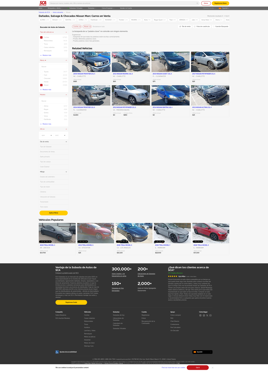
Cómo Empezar (107, 8)
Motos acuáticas (89, 337)
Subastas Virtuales (76, 8)
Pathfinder (96, 20)
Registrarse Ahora (221, 3)
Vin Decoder (174, 330)
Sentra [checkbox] (46, 113)
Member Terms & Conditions (112, 363)
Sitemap (121, 363)
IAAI (179, 363)
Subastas (91, 8)
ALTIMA (44, 20)
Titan (172, 20)
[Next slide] (174, 26)
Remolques (88, 334)
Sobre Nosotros (60, 315)
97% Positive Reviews (175, 273)
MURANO (110, 20)
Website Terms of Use (96, 363)
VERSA (83, 20)
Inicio (40, 8)
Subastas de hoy (118, 315)
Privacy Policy (87, 363)
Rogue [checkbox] (46, 109)
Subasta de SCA (44, 12)
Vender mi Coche (126, 8)
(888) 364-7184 (110, 359)
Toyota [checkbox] (46, 72)
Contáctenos (174, 324)
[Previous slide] (73, 26)
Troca (86, 324)
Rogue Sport (160, 20)
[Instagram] (200, 315)
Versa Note (206, 20)
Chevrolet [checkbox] (47, 78)
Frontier (123, 20)
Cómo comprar (175, 315)
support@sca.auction (123, 359)
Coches (76, 26)
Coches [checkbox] (46, 37)
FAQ (171, 318)
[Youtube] (210, 315)
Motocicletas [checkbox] (48, 41)
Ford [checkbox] (45, 75)
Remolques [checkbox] (48, 51)
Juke (195, 20)
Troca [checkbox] (46, 44)
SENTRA (70, 20)
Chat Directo (174, 321)
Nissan (86, 26)
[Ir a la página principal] (43, 3)
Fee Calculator (175, 327)
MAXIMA (136, 20)
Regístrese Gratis (71, 302)
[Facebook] (204, 315)
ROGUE (57, 20)
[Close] (213, 368)
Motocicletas (88, 321)
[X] (207, 315)
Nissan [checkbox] (46, 85)
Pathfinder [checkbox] (47, 119)
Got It (198, 367)
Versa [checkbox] (46, 116)
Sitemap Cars (88, 346)
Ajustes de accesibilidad (68, 352)
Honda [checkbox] (46, 82)
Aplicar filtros (53, 213)
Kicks (147, 20)
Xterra (218, 20)
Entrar (206, 3)
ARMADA (183, 20)
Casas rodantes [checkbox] (49, 47)
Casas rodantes (89, 318)
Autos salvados (58, 12)
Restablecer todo (99, 26)
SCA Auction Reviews (62, 318)
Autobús (87, 327)
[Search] (197, 3)
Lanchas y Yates (89, 330)
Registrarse (145, 315)
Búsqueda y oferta (54, 8)
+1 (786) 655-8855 (98, 359)
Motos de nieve (89, 343)
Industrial (87, 340)
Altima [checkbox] (46, 106)
